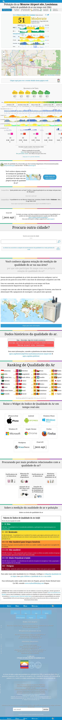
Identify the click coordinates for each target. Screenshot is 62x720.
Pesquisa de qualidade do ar (30, 630)
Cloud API (40, 442)
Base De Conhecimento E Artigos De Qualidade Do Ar (30, 634)
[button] (31, 61)
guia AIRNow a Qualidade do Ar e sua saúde (36, 576)
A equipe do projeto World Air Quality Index (20, 596)
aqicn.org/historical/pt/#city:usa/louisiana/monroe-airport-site (30, 354)
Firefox (48, 429)
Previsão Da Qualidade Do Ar (30, 648)
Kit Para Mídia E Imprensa (30, 627)
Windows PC (13, 429)
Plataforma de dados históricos (30, 653)
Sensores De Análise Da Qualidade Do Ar (30, 637)
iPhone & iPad (13, 416)
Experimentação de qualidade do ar (30, 636)
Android (31, 416)
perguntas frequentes (30, 641)
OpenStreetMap (51, 75)
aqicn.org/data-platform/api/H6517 (38, 217)
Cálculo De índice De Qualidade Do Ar (30, 646)
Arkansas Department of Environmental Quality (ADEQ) (31, 689)
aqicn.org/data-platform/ (31, 356)
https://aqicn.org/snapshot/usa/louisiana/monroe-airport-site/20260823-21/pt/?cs (31, 203)
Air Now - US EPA (31, 688)
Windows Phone (49, 416)
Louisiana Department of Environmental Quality (31, 686)
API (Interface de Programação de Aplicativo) (30, 651)
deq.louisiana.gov (9, 165)
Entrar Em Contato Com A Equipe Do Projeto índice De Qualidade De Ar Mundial (30, 625)
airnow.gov (32, 165)
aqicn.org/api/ (50, 219)
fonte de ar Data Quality (30, 645)
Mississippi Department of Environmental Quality (30, 692)
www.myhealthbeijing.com (34, 583)
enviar (46, 709)
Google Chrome (31, 429)
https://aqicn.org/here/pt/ (31, 196)
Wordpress (22, 443)
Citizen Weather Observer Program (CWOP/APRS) (30, 684)
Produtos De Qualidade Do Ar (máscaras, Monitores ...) (30, 650)
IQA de (24, 15)
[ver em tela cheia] (48, 15)
